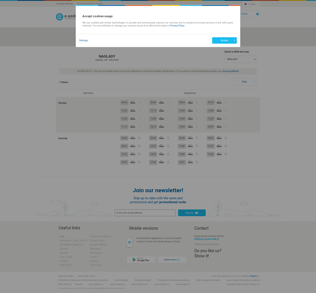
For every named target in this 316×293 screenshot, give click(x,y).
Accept (224, 40)
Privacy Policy (177, 25)
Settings (83, 40)
